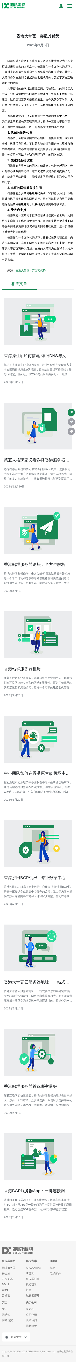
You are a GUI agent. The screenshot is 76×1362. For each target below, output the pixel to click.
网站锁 (6, 1314)
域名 (52, 1267)
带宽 (28, 1289)
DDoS (5, 1284)
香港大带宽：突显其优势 (31, 270)
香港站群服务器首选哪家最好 (30, 1086)
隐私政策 (31, 1325)
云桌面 (6, 1295)
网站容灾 (7, 1320)
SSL (4, 1309)
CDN (5, 1289)
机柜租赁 (31, 1284)
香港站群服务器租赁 (22, 669)
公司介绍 (31, 1314)
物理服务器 (9, 1267)
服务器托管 (33, 1278)
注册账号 (61, 6)
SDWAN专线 (33, 1267)
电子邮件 (55, 1273)
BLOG (30, 1309)
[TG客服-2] (71, 422)
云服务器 (7, 1278)
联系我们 (31, 1320)
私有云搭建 (33, 1295)
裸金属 (6, 1273)
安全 (4, 1302)
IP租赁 (30, 1273)
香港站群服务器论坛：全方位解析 (34, 564)
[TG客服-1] (71, 412)
